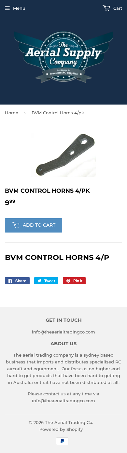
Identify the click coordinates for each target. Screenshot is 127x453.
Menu (19, 8)
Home (11, 112)
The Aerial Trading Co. (69, 422)
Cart (117, 8)
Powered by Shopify (61, 429)
